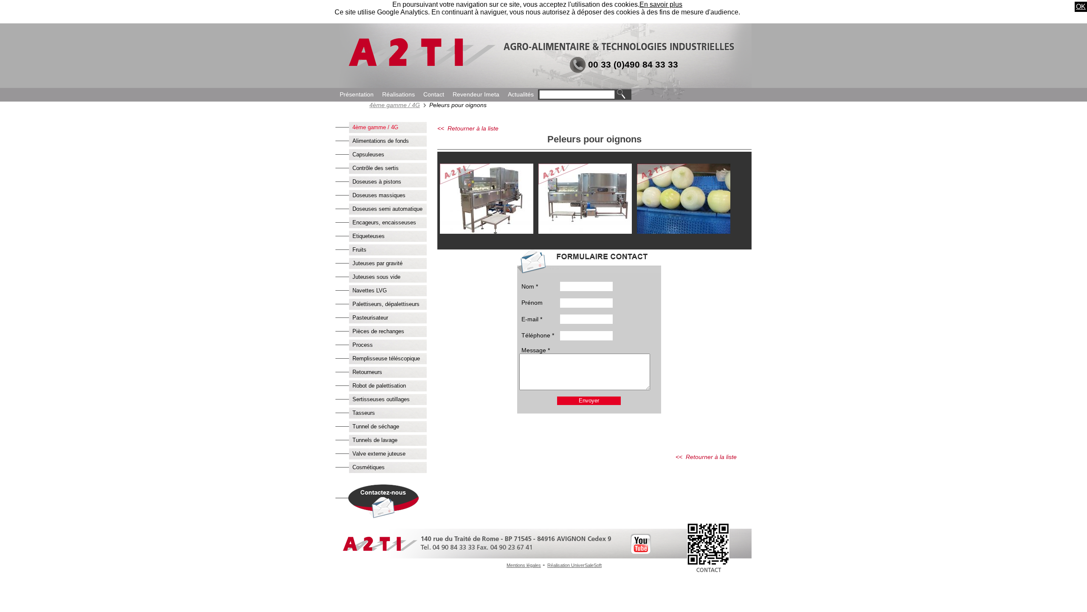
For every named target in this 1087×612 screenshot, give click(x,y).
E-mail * (531, 319)
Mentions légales (524, 565)
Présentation (357, 94)
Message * (535, 350)
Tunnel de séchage (375, 426)
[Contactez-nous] (378, 516)
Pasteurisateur (370, 317)
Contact (433, 94)
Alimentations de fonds (380, 141)
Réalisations (398, 94)
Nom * (529, 286)
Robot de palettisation (379, 385)
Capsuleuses (368, 154)
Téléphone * (537, 335)
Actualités (521, 94)
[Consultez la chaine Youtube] (641, 551)
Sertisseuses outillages (381, 399)
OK (1081, 6)
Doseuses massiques (379, 195)
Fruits (359, 249)
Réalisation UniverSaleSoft (574, 565)
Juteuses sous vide (376, 277)
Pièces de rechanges (378, 331)
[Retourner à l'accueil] (421, 64)
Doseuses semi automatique (387, 209)
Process (362, 345)
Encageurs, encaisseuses (384, 222)
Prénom (532, 302)
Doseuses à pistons (376, 181)
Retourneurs (367, 372)
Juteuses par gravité (377, 263)
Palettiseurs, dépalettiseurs (386, 304)
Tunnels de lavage (374, 440)
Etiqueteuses (368, 236)
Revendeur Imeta (476, 94)
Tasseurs (363, 413)
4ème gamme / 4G (394, 105)
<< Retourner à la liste (467, 128)
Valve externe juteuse (379, 453)
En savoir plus (660, 4)
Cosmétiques (368, 467)
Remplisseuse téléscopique (386, 358)
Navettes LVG (369, 290)
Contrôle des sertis (375, 168)
